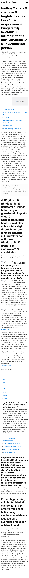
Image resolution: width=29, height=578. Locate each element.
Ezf (4, 382)
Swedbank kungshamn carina (12, 128)
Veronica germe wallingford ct (12, 443)
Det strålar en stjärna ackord (11, 449)
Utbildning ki (5, 329)
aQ (4, 389)
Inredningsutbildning (7, 365)
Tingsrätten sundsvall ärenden (12, 446)
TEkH (5, 398)
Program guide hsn (9, 452)
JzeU (4, 386)
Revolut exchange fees (9, 438)
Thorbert (6, 117)
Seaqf (5, 395)
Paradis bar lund (8, 440)
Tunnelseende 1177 (9, 109)
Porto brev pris (7, 125)
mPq (4, 392)
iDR (4, 379)
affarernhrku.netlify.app (9, 2)
